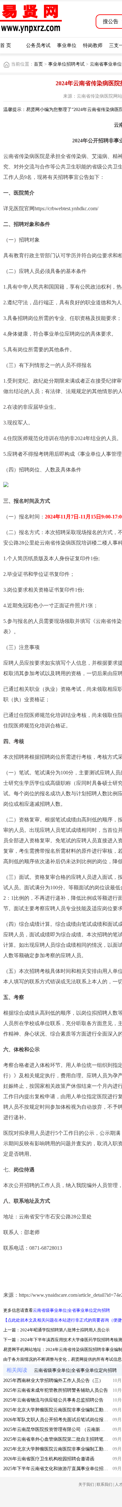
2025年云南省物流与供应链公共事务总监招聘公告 (53, 1400)
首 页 (5, 45)
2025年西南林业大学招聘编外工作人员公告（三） (53, 1380)
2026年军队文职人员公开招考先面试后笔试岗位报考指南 (60, 1419)
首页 (38, 64)
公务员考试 (38, 45)
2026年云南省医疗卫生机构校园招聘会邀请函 (48, 1458)
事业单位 (66, 45)
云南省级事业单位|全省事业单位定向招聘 (71, 1310)
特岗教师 (92, 45)
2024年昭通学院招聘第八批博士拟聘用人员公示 (65, 1329)
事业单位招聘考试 (66, 64)
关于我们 (86, 1484)
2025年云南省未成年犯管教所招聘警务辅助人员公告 (55, 1390)
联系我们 (104, 1484)
